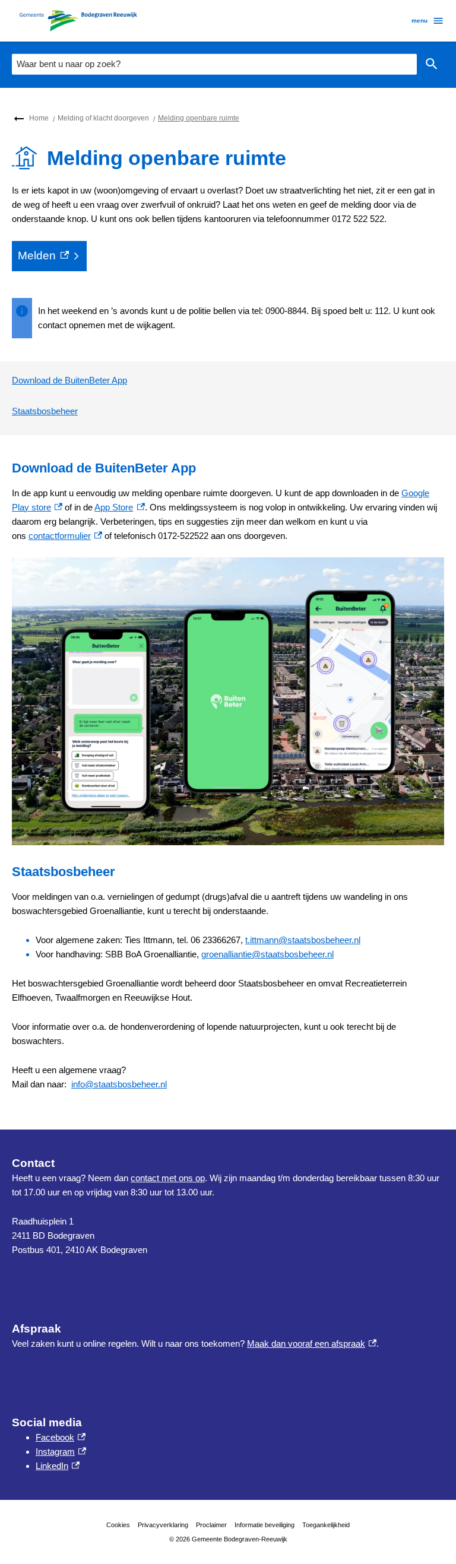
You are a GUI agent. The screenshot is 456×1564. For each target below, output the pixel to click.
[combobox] (214, 64)
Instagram (61, 1451)
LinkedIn (58, 1466)
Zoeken (431, 64)
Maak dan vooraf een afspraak (311, 1343)
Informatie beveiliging (264, 1524)
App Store (119, 507)
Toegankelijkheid (326, 1524)
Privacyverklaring (163, 1524)
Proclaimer (211, 1524)
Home (39, 118)
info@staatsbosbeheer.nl (119, 1084)
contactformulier (65, 536)
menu (419, 20)
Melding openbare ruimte (198, 118)
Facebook (61, 1437)
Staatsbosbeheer (45, 411)
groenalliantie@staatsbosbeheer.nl (267, 954)
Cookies (118, 1524)
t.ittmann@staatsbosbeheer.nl (302, 940)
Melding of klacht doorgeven (103, 118)
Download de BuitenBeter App (69, 380)
